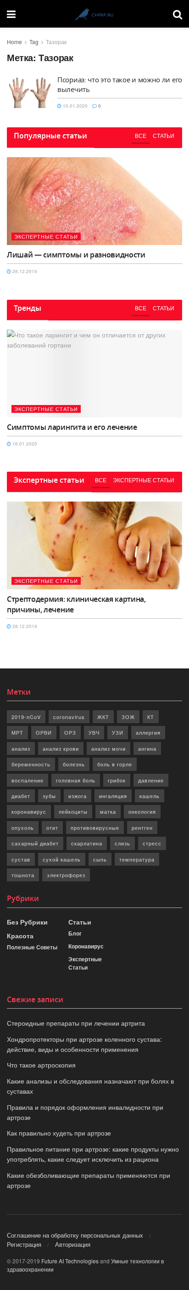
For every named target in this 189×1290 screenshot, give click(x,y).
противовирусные (95, 827)
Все (140, 135)
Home (14, 42)
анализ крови (61, 748)
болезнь (74, 764)
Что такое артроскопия (41, 1064)
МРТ (17, 732)
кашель (149, 795)
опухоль (22, 827)
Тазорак (56, 42)
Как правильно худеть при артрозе (59, 1132)
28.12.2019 (24, 271)
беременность (30, 764)
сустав (20, 859)
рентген (142, 827)
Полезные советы (32, 947)
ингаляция (113, 795)
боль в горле (114, 764)
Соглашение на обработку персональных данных (75, 1235)
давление (151, 780)
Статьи (163, 135)
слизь (122, 843)
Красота (20, 935)
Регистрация (24, 1244)
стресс (152, 843)
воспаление (27, 780)
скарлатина (86, 843)
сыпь (100, 859)
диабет (20, 795)
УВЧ (94, 732)
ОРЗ (70, 732)
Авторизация (72, 1244)
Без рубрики (27, 921)
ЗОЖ (128, 716)
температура (137, 859)
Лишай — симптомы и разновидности (76, 255)
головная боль (75, 780)
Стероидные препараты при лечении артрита (76, 1022)
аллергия (148, 732)
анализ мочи (108, 748)
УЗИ (117, 732)
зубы (49, 795)
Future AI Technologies (70, 1261)
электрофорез (66, 875)
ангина (147, 748)
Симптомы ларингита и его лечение (72, 427)
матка (108, 811)
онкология (142, 811)
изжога (77, 795)
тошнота (22, 875)
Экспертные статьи (46, 236)
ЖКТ (103, 716)
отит (52, 827)
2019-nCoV (26, 716)
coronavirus (69, 716)
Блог (75, 933)
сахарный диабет (35, 843)
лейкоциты (73, 811)
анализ (20, 748)
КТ (150, 716)
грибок (117, 780)
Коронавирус (86, 946)
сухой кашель (62, 859)
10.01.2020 (74, 106)
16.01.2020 (24, 443)
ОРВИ (44, 732)
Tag (34, 42)
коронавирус (28, 811)
